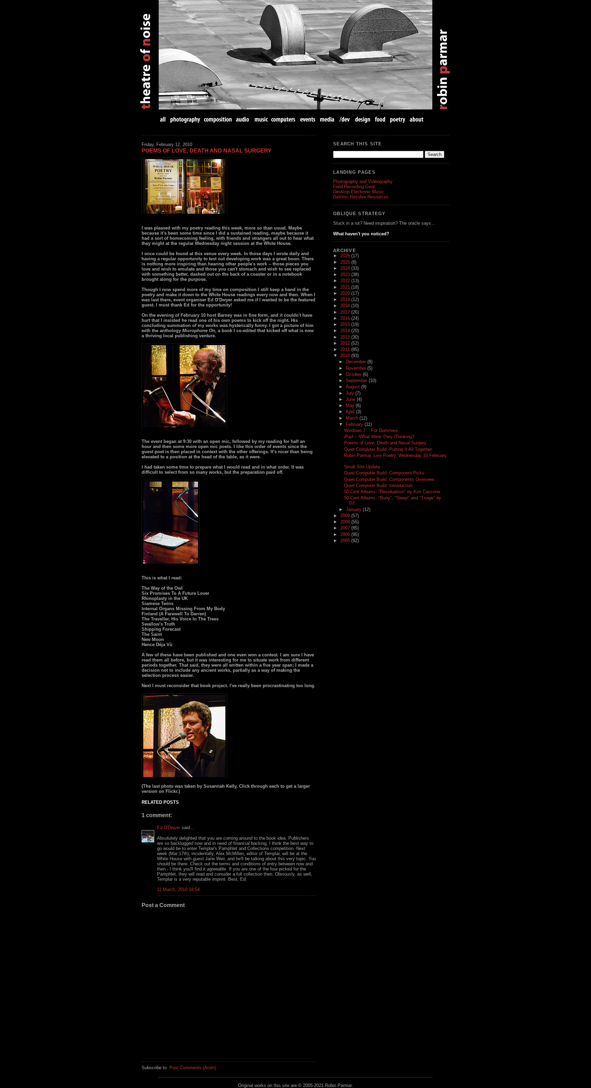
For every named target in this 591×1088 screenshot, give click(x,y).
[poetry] (397, 119)
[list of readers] (229, 522)
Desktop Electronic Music (358, 191)
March (352, 418)
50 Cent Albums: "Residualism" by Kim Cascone (392, 491)
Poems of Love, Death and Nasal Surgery (207, 151)
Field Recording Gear (354, 186)
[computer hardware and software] (284, 119)
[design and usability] (362, 119)
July (350, 393)
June (351, 399)
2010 (345, 355)
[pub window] (229, 186)
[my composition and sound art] (218, 119)
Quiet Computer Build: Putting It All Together (388, 449)
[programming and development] (345, 119)
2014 (345, 330)
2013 (345, 337)
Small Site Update (362, 466)
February (355, 424)
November (356, 368)
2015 (345, 324)
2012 (345, 343)
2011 (345, 349)
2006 (345, 534)
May (351, 405)
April (351, 411)
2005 (345, 540)
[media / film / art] (327, 119)
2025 (345, 262)
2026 (345, 255)
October (354, 374)
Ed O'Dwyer (168, 827)
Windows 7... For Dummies (371, 430)
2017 (345, 312)
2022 (345, 280)
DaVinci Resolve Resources (361, 196)
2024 (345, 268)
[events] (307, 119)
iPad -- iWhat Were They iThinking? (379, 436)
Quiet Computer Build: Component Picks (384, 472)
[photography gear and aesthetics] (185, 119)
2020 (345, 293)
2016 (345, 318)
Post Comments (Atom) (192, 1067)
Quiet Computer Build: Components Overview (389, 479)
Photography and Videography (363, 181)
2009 (345, 515)
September (357, 380)
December (356, 361)
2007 (345, 527)
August (353, 386)
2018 (345, 305)
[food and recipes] (380, 119)
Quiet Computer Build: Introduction (378, 485)
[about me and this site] (416, 119)
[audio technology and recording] (243, 119)
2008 (345, 521)
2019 (345, 299)
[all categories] (163, 119)
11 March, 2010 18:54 (178, 889)
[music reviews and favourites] (261, 119)
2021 (345, 287)
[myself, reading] (229, 735)
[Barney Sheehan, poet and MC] (229, 386)
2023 (345, 274)
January (354, 509)
